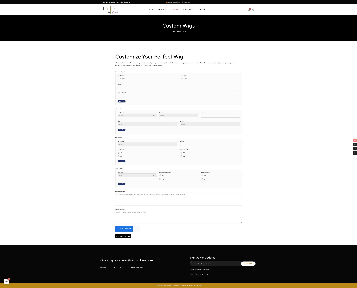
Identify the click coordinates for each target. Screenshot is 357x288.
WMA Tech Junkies (195, 285)
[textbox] (135, 115)
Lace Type (121, 112)
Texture (182, 121)
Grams (182, 141)
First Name (121, 75)
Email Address (122, 92)
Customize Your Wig (123, 236)
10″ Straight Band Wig (23, 279)
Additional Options (120, 168)
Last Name (183, 75)
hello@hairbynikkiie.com (137, 260)
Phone (120, 84)
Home (173, 31)
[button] (154, 2)
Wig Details (118, 109)
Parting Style (121, 141)
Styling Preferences (120, 191)
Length (203, 112)
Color (119, 121)
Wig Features (118, 137)
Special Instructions (120, 209)
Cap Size (161, 112)
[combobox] (137, 115)
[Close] (38, 276)
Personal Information (120, 72)
